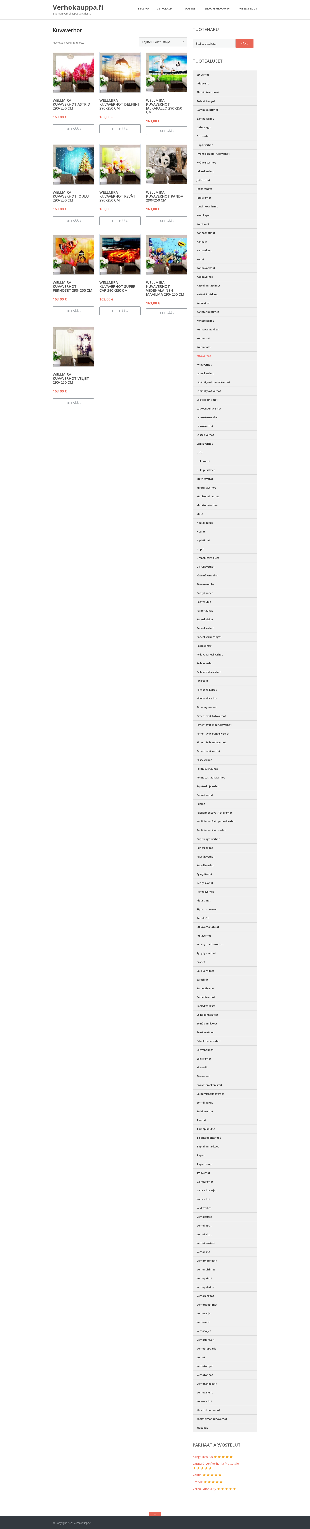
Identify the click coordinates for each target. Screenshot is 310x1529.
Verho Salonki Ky (204, 1489)
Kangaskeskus (203, 1457)
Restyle (198, 1482)
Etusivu (143, 8)
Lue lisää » (73, 129)
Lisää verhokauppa (217, 8)
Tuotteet (190, 8)
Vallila (197, 1475)
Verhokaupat (166, 8)
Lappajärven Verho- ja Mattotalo (216, 1463)
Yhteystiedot (247, 8)
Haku (244, 43)
